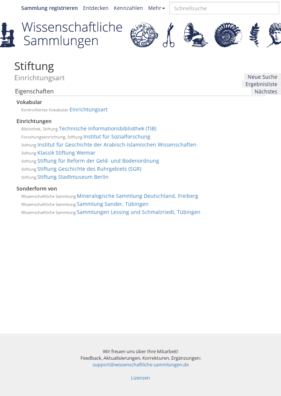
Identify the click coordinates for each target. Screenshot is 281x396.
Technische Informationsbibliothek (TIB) (107, 128)
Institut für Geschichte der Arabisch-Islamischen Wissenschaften (116, 144)
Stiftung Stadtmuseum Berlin (73, 176)
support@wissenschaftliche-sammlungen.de (141, 365)
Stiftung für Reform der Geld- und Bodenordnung (98, 160)
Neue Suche (262, 76)
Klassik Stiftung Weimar (66, 152)
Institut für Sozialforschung (116, 136)
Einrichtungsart (89, 109)
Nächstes (266, 91)
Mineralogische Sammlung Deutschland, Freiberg (137, 195)
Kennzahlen (128, 7)
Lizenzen (140, 378)
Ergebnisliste (261, 84)
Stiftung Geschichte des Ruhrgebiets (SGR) (89, 168)
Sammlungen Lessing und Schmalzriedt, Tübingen (139, 211)
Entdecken (96, 7)
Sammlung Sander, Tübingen (113, 203)
